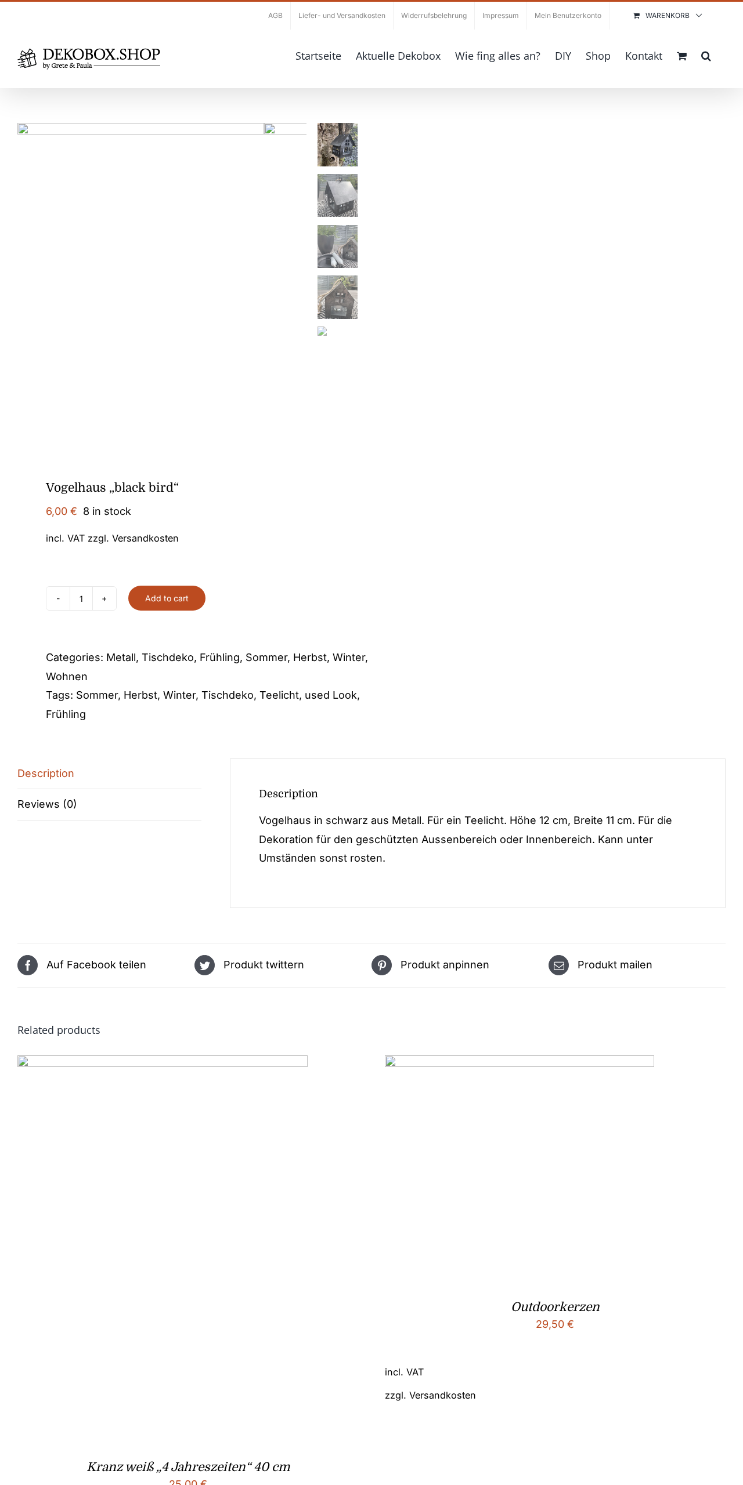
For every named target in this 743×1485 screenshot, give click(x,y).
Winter (349, 657)
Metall (121, 657)
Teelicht (279, 695)
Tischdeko (168, 657)
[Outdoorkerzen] (519, 1064)
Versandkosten (145, 538)
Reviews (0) (47, 804)
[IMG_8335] (140, 287)
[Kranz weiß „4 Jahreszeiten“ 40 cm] (162, 1064)
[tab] (109, 773)
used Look (331, 695)
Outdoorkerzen (555, 1307)
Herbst (310, 657)
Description (45, 773)
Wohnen (67, 676)
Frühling (220, 657)
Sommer (266, 657)
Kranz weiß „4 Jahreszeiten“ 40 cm (188, 1467)
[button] (706, 54)
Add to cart (167, 598)
